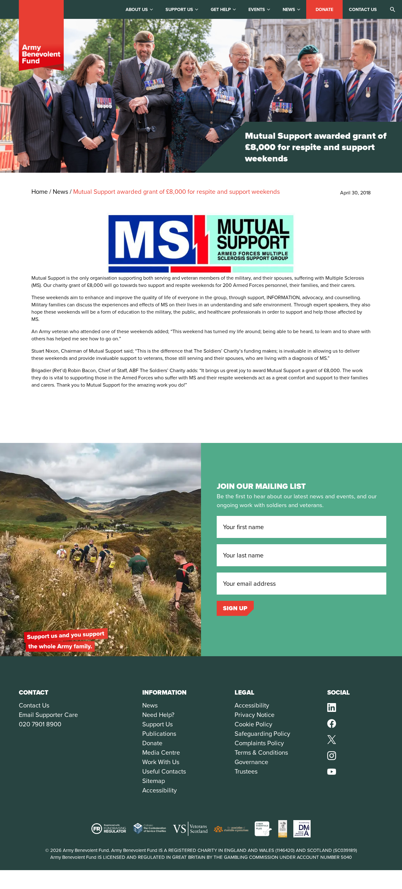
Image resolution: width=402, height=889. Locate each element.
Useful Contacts (164, 771)
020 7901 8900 (40, 724)
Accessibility (159, 790)
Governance (251, 762)
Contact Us (34, 705)
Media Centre (161, 752)
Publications (159, 733)
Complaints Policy (259, 743)
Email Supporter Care (48, 714)
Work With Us (160, 762)
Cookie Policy (253, 724)
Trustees (246, 771)
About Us (137, 9)
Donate (324, 9)
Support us (179, 9)
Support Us (157, 724)
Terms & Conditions (261, 752)
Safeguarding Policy (262, 733)
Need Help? (158, 714)
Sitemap (153, 781)
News (289, 9)
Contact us (363, 9)
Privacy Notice (254, 714)
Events (256, 9)
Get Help (221, 9)
